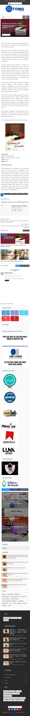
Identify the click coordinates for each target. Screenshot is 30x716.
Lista (10, 603)
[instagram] (5, 1)
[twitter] (9, 1)
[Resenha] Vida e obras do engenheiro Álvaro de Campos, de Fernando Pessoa (18, 656)
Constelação (5, 596)
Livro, (7, 32)
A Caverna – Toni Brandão (11, 518)
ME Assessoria (9, 273)
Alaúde (5, 691)
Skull (9, 605)
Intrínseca (5, 603)
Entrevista (23, 596)
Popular (6, 489)
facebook (26, 265)
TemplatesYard (13, 712)
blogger (18, 265)
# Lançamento (8, 194)
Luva (14, 603)
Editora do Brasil (14, 596)
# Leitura (14, 194)
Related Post (5, 230)
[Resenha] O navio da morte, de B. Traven (17, 584)
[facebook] (7, 1)
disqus (22, 265)
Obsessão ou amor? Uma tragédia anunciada (12, 261)
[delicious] (24, 1)
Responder (7, 280)
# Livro (24, 194)
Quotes (24, 603)
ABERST (4, 594)
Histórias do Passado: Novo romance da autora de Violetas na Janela (13, 245)
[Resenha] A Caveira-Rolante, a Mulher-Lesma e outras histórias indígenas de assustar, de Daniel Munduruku (18, 557)
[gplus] (11, 1)
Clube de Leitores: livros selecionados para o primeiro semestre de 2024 (12, 503)
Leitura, (23, 30)
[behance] (22, 1)
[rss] (20, 1)
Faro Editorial (5, 598)
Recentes (15, 489)
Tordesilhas (21, 700)
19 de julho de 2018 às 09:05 (10, 274)
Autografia (10, 594)
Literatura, (4, 32)
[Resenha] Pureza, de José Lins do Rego (16, 567)
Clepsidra (18, 691)
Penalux (19, 603)
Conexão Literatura (10, 674)
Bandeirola (17, 594)
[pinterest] (14, 1)
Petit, (10, 32)
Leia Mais (27, 230)
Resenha (4, 605)
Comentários (24, 489)
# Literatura (19, 194)
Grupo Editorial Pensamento (9, 601)
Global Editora (14, 598)
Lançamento (4, 234)
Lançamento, (19, 30)
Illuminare (20, 601)
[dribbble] (18, 1)
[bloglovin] (16, 1)
